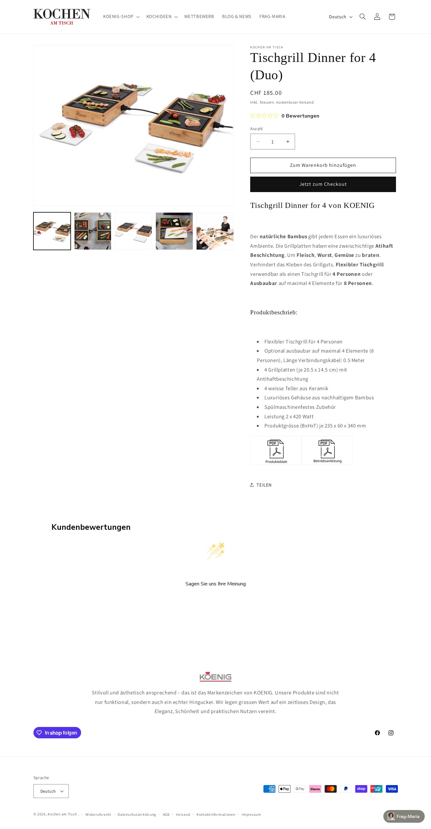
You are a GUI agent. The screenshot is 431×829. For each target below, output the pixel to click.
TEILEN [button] (264, 485)
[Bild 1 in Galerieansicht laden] (52, 231)
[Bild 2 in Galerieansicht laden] (93, 231)
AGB (166, 814)
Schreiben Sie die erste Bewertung (216, 601)
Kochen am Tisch (62, 814)
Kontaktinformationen (216, 814)
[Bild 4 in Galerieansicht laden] (174, 231)
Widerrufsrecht (98, 814)
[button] (120, 17)
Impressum (251, 814)
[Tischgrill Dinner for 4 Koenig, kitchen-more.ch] (275, 464)
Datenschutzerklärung (137, 814)
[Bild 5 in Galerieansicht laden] (215, 231)
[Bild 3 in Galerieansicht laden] (133, 231)
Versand (183, 814)
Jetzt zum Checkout (323, 184)
